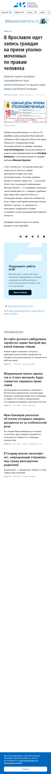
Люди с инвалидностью (32, 444)
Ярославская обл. (25, 306)
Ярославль (12, 306)
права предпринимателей (19, 311)
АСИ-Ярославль (10, 95)
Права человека (26, 95)
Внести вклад (20, 292)
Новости (8, 31)
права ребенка (38, 311)
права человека (11, 314)
